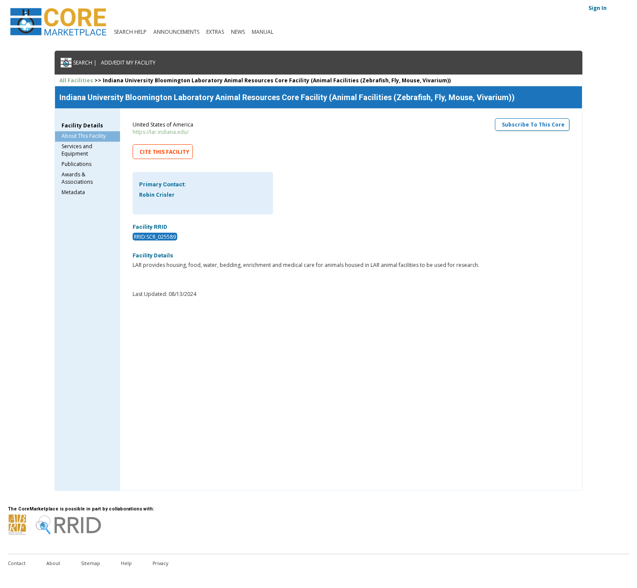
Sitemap (90, 563)
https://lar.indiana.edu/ (160, 132)
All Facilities (76, 80)
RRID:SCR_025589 (155, 236)
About (53, 563)
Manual (262, 32)
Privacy (160, 563)
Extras (215, 32)
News (238, 32)
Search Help (130, 32)
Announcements (176, 32)
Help (126, 563)
